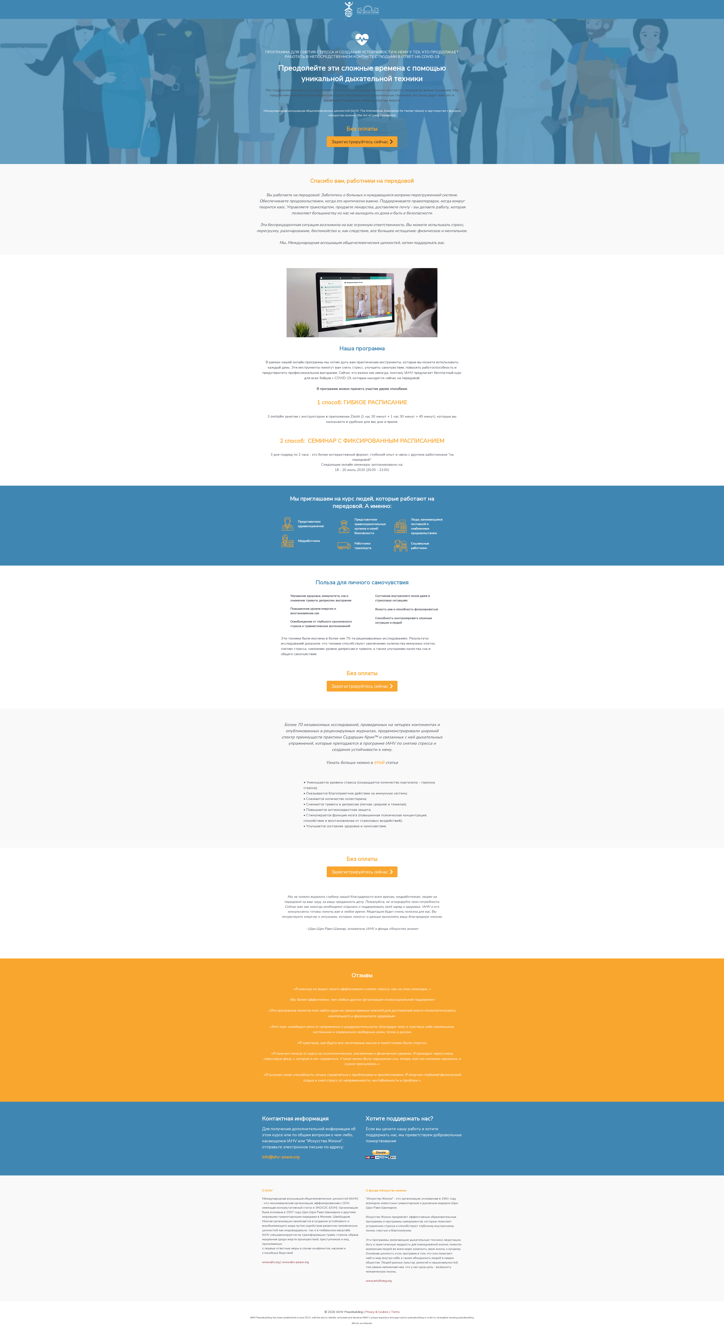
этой (379, 762)
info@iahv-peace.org (281, 1157)
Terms (395, 1312)
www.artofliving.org (379, 1281)
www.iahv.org (271, 1262)
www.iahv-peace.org (295, 1262)
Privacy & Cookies (377, 1312)
